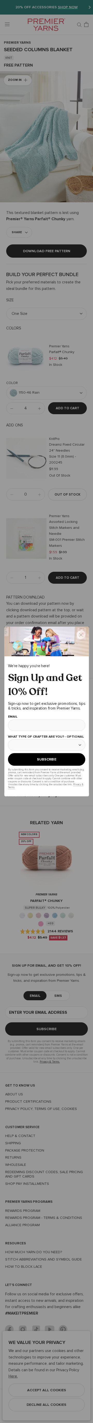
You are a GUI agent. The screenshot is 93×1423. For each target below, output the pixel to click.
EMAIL (12, 716)
